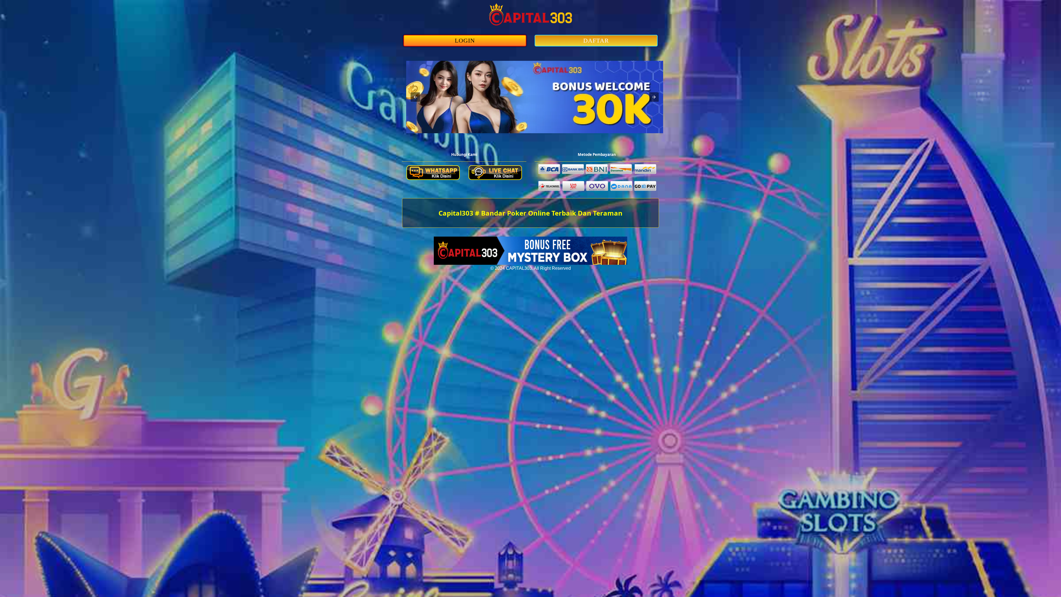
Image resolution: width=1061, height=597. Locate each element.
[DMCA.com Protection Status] (530, 263)
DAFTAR (596, 40)
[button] (415, 97)
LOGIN (465, 40)
